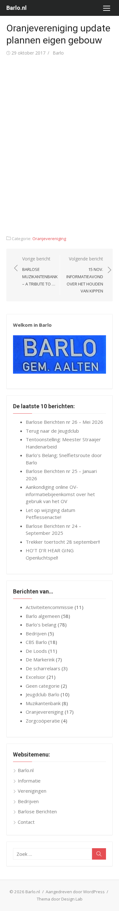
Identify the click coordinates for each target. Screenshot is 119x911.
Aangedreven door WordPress (75, 892)
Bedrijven (36, 633)
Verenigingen (32, 791)
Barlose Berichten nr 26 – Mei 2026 (64, 422)
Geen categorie (43, 686)
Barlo (58, 53)
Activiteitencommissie (49, 607)
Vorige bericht (40, 271)
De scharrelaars (43, 668)
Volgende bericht (84, 275)
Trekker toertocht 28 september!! (63, 542)
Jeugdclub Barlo (42, 694)
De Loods (36, 651)
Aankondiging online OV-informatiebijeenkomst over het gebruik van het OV (60, 494)
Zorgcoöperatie (43, 721)
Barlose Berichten (37, 811)
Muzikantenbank (43, 703)
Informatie (29, 780)
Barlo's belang (41, 624)
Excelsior (35, 677)
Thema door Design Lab (60, 899)
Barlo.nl (16, 7)
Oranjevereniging (49, 238)
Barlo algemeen (43, 616)
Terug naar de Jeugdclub (52, 431)
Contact (26, 822)
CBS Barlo (36, 642)
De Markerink (40, 659)
